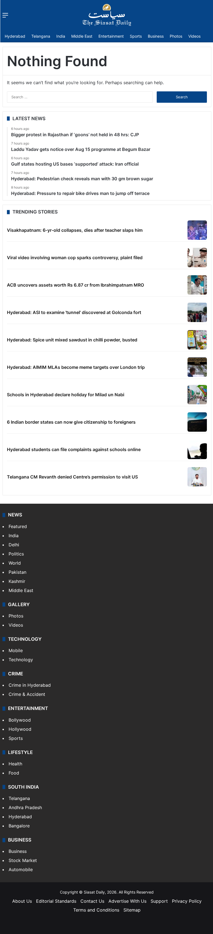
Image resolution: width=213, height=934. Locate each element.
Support (159, 901)
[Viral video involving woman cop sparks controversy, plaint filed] (197, 257)
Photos (176, 36)
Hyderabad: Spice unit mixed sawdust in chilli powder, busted (72, 340)
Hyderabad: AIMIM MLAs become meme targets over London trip (76, 367)
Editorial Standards (56, 901)
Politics (16, 554)
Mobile (16, 650)
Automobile (21, 869)
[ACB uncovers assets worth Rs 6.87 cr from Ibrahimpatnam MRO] (197, 285)
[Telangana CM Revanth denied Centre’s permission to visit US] (197, 477)
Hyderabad (15, 36)
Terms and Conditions (96, 910)
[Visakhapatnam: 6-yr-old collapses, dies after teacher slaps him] (197, 230)
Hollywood (20, 729)
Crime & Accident (27, 694)
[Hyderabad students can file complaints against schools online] (197, 449)
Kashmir (17, 581)
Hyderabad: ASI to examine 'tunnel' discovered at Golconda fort (74, 312)
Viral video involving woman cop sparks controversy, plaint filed (75, 257)
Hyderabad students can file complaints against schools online (74, 449)
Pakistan (17, 572)
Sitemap (132, 910)
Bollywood (20, 720)
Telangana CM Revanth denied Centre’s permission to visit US (72, 477)
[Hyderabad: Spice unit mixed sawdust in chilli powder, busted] (197, 339)
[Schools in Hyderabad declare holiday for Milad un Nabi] (197, 394)
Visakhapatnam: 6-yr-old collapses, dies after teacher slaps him (75, 230)
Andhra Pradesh (25, 807)
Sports (136, 36)
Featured (18, 526)
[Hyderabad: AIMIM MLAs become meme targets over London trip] (197, 367)
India (60, 36)
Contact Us (92, 901)
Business (156, 36)
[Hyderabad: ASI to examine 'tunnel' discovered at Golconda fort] (197, 312)
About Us (22, 901)
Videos (194, 36)
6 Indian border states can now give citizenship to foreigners (71, 422)
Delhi (14, 544)
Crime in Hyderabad (30, 685)
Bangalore (19, 825)
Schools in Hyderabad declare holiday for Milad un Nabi (65, 394)
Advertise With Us (127, 901)
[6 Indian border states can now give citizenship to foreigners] (197, 422)
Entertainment (111, 36)
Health (15, 763)
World (15, 563)
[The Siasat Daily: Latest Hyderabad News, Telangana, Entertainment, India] (106, 15)
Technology (21, 659)
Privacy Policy (187, 901)
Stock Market (23, 860)
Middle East (81, 36)
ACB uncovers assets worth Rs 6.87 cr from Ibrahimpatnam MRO (75, 285)
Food (14, 773)
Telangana (40, 36)
